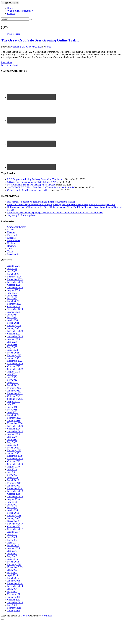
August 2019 (13, 466)
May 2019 (12, 475)
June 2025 (12, 295)
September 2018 (15, 496)
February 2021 (14, 418)
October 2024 (13, 306)
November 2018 (15, 491)
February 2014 (14, 594)
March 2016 (13, 561)
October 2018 (13, 494)
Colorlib (25, 615)
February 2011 (14, 608)
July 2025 (12, 293)
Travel (10, 251)
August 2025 (13, 290)
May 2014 (12, 591)
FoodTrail (12, 235)
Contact (11, 13)
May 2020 (12, 442)
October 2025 (13, 285)
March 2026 (13, 274)
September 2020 (15, 431)
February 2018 (14, 515)
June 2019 (12, 472)
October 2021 (13, 396)
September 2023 (15, 336)
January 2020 (13, 453)
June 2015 (12, 570)
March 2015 (13, 578)
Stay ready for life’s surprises (21, 215)
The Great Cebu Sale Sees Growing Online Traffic (40, 40)
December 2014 (15, 583)
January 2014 (13, 597)
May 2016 (12, 556)
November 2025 (15, 282)
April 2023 (12, 350)
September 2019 (15, 464)
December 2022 (15, 361)
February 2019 (14, 483)
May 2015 (12, 572)
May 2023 (12, 347)
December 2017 (15, 521)
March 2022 (13, 385)
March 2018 (13, 513)
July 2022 (12, 374)
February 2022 (14, 388)
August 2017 (13, 532)
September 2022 (15, 369)
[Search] (30, 19)
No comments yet (9, 65)
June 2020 (12, 439)
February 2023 (14, 355)
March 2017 (13, 545)
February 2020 (14, 450)
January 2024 (13, 328)
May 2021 (12, 409)
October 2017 (13, 526)
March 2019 (13, 480)
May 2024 (12, 317)
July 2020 (12, 437)
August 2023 (13, 339)
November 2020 (15, 426)
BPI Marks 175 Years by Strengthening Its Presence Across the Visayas (41, 201)
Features (11, 232)
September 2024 (15, 309)
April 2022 (12, 382)
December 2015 (15, 567)
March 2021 (13, 415)
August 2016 (13, 548)
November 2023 (15, 331)
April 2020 (12, 445)
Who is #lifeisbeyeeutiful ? (20, 11)
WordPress (46, 615)
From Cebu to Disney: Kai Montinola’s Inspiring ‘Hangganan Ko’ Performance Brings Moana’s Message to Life (61, 204)
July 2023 (12, 342)
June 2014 (12, 589)
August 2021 (13, 401)
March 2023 (13, 352)
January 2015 (13, 580)
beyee (48, 46)
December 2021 (15, 393)
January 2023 (13, 358)
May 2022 (12, 380)
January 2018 (13, 518)
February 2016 (14, 564)
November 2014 (15, 586)
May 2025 (12, 298)
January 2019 (13, 485)
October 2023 (13, 333)
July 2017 (12, 534)
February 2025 (14, 304)
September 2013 (15, 602)
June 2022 (12, 377)
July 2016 (12, 551)
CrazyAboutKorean (16, 227)
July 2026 (12, 268)
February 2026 (14, 276)
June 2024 (12, 314)
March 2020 (13, 447)
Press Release (13, 34)
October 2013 (13, 599)
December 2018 (15, 488)
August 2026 (13, 266)
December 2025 (15, 279)
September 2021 (15, 399)
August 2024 (13, 312)
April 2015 (12, 575)
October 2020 (13, 428)
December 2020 (15, 423)
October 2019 (13, 461)
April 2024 (12, 320)
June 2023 (12, 344)
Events (10, 229)
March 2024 (13, 323)
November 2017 (15, 523)
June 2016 (12, 553)
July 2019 (12, 469)
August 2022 (13, 371)
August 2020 (13, 434)
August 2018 (13, 499)
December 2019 (15, 456)
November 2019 (15, 458)
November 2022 (15, 363)
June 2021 (12, 407)
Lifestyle (11, 237)
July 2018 (12, 502)
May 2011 (12, 605)
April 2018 (12, 510)
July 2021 (12, 404)
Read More (6, 62)
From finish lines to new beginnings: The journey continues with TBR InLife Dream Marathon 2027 (55, 212)
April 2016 (12, 559)
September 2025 (15, 287)
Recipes (11, 243)
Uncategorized (14, 254)
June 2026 (12, 271)
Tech (9, 248)
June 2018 (12, 504)
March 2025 (13, 301)
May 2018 (12, 507)
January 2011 (13, 610)
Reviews (11, 246)
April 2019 (12, 477)
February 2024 (14, 325)
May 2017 (12, 540)
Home (10, 8)
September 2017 (15, 529)
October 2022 (13, 366)
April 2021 (12, 412)
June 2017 (12, 537)
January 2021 (13, 420)
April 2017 (12, 542)
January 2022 (13, 390)
